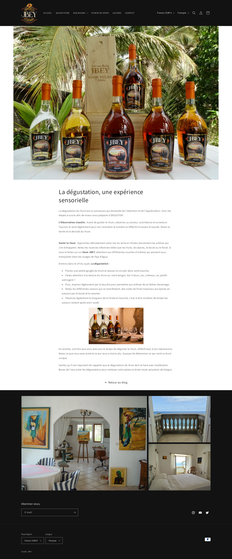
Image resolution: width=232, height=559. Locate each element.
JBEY (30, 551)
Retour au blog (117, 382)
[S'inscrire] (74, 512)
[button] (80, 13)
